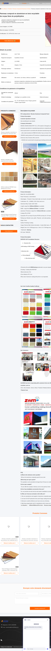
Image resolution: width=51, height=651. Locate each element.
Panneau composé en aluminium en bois (21, 8)
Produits (24, 3)
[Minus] (47, 620)
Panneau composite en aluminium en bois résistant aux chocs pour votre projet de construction (9, 134)
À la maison (15, 3)
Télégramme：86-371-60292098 (9, 624)
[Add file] (25, 648)
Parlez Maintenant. (9, 40)
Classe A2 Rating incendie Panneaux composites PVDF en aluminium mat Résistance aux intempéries (8, 216)
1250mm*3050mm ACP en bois (36, 505)
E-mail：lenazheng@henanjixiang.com (10, 627)
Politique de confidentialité (6, 646)
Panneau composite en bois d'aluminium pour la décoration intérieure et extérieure (7, 161)
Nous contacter (46, 3)
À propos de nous (34, 3)
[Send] (48, 648)
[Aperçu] (5, 3)
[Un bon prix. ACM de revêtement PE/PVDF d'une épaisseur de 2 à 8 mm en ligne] (9, 176)
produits (9, 8)
